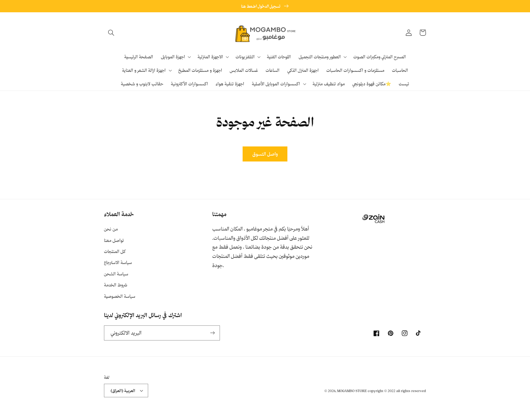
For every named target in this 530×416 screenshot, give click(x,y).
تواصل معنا (114, 240)
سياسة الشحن (116, 274)
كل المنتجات (114, 251)
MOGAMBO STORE (352, 391)
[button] (111, 32)
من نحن (111, 229)
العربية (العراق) (123, 390)
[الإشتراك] (212, 332)
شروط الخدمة (115, 285)
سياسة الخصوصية (119, 296)
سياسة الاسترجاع (118, 262)
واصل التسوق (265, 154)
